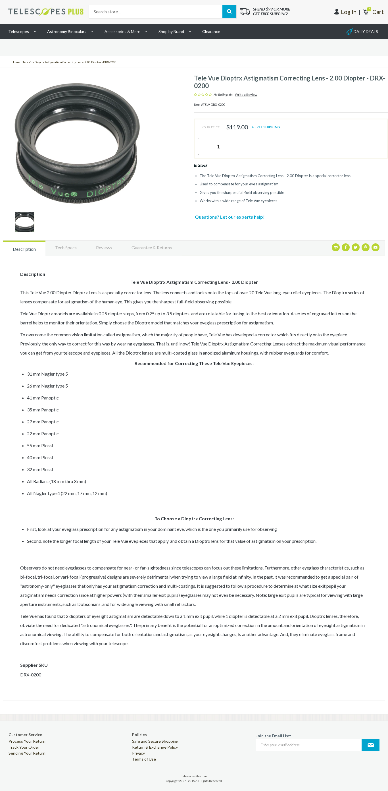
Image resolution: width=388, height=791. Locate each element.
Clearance (211, 31)
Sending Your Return (27, 753)
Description (24, 249)
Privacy (138, 753)
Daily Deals (366, 31)
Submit (370, 744)
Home (16, 62)
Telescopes (18, 31)
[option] (24, 222)
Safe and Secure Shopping (155, 741)
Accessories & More (122, 31)
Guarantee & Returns (152, 247)
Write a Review (246, 94)
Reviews (104, 247)
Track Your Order (24, 747)
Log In (348, 11)
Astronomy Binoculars (66, 31)
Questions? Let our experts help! (230, 217)
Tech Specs (66, 247)
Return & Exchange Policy (155, 747)
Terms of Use (144, 759)
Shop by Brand (171, 31)
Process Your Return (27, 741)
